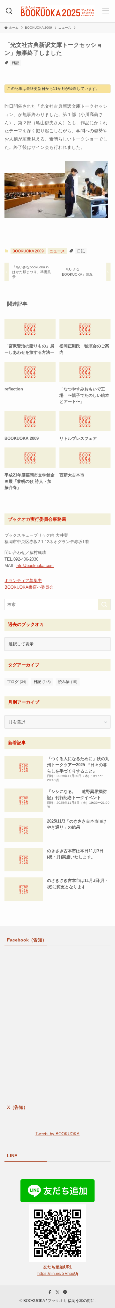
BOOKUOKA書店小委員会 (28, 587)
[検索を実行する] (104, 604)
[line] (65, 1292)
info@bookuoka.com (35, 565)
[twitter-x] (57, 1292)
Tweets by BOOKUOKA (57, 1133)
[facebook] (50, 1292)
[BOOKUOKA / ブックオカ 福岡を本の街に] (57, 11)
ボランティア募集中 (23, 580)
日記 (15, 63)
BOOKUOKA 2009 (28, 251)
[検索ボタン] (9, 11)
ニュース (57, 251)
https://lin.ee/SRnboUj (57, 1273)
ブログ (16, 681)
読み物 (67, 681)
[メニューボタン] (106, 11)
